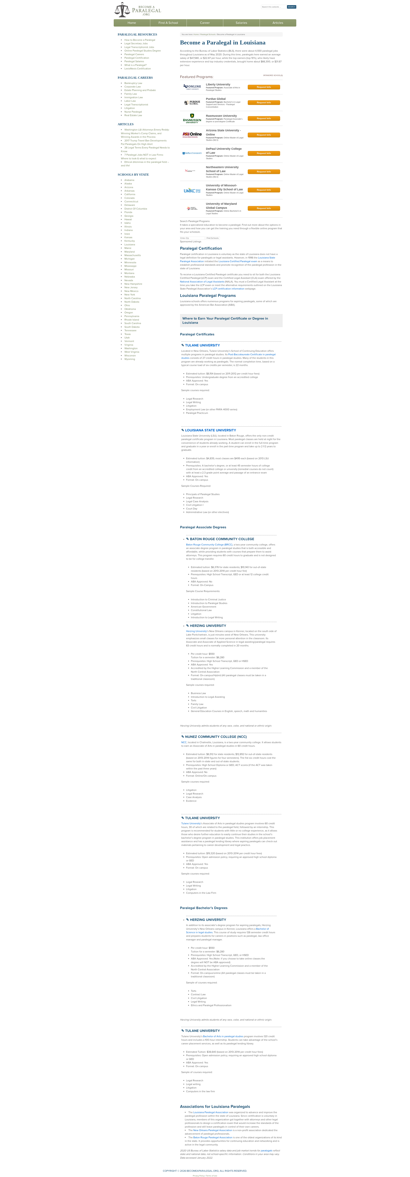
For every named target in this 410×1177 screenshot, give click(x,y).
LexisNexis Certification (137, 68)
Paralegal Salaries (134, 61)
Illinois (128, 226)
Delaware (129, 205)
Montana (129, 273)
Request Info (264, 87)
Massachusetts (132, 255)
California (129, 194)
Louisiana (129, 244)
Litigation (129, 108)
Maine (127, 248)
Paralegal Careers (134, 54)
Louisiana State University (210, 430)
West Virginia (131, 352)
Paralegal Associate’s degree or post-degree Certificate (224, 120)
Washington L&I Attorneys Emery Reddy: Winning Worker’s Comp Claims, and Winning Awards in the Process (145, 133)
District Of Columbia (135, 208)
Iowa (127, 233)
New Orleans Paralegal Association (212, 1130)
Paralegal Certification (136, 58)
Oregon (128, 312)
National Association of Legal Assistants (202, 281)
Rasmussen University (221, 115)
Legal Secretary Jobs (136, 43)
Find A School (168, 23)
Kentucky (129, 241)
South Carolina (132, 323)
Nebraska (129, 276)
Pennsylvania (131, 316)
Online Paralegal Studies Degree (142, 50)
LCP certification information (228, 288)
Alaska (128, 183)
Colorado (129, 198)
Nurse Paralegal (133, 111)
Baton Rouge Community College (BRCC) (209, 544)
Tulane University (202, 345)
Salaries (241, 23)
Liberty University (218, 84)
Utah (127, 337)
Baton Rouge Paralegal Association (212, 1137)
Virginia (128, 344)
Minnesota (130, 262)
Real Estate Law (133, 115)
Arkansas (129, 190)
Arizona (128, 187)
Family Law (130, 93)
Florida (128, 212)
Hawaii (128, 219)
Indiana (128, 230)
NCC (184, 742)
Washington (131, 348)
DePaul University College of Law (224, 150)
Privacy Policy (199, 1176)
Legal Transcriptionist (136, 104)
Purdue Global (216, 98)
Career (205, 23)
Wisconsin (130, 355)
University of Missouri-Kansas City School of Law (224, 187)
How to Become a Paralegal (139, 40)
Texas (127, 334)
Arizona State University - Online (223, 132)
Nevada (128, 280)
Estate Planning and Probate (140, 90)
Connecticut (131, 201)
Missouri (129, 269)
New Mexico (131, 291)
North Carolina (132, 298)
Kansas (128, 237)
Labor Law (130, 101)
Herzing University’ (196, 631)
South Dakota (131, 327)
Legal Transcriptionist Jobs (139, 47)
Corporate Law (132, 86)
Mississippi (130, 266)
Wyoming (129, 359)
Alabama (129, 180)
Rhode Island (131, 319)
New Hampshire (133, 284)
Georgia (128, 216)
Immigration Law (133, 97)
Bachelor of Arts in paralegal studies (222, 1036)
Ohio (127, 305)
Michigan (129, 258)
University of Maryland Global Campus (221, 205)
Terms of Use (211, 1176)
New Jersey (131, 287)
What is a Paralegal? (135, 65)
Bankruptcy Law (133, 83)
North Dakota (131, 301)
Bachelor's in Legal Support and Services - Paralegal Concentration (223, 104)
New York (129, 294)
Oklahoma (130, 309)
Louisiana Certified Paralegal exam (238, 261)
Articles (278, 23)
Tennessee (130, 330)
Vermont (129, 341)
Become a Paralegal (138, 9)
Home (132, 23)
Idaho (127, 223)
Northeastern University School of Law (222, 169)
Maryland (129, 251)
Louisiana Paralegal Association (210, 1112)
